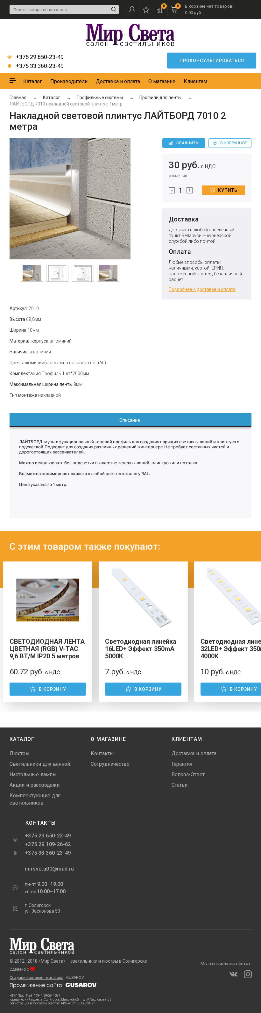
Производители (69, 81)
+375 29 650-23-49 (39, 57)
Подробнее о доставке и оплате (202, 289)
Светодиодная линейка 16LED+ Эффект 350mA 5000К (140, 649)
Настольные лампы (33, 774)
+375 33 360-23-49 (39, 66)
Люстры (20, 753)
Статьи (179, 785)
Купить (227, 190)
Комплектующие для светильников (35, 799)
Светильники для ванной (40, 764)
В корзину (52, 689)
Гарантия (182, 764)
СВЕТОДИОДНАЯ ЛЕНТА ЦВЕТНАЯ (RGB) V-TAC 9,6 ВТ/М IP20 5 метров (47, 649)
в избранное (233, 143)
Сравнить (187, 143)
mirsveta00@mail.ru (49, 869)
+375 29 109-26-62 (48, 844)
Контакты (102, 753)
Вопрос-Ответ (188, 774)
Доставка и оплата (118, 81)
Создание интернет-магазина (36, 977)
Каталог (32, 81)
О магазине (161, 81)
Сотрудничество (110, 764)
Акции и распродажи (35, 785)
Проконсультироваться (212, 60)
